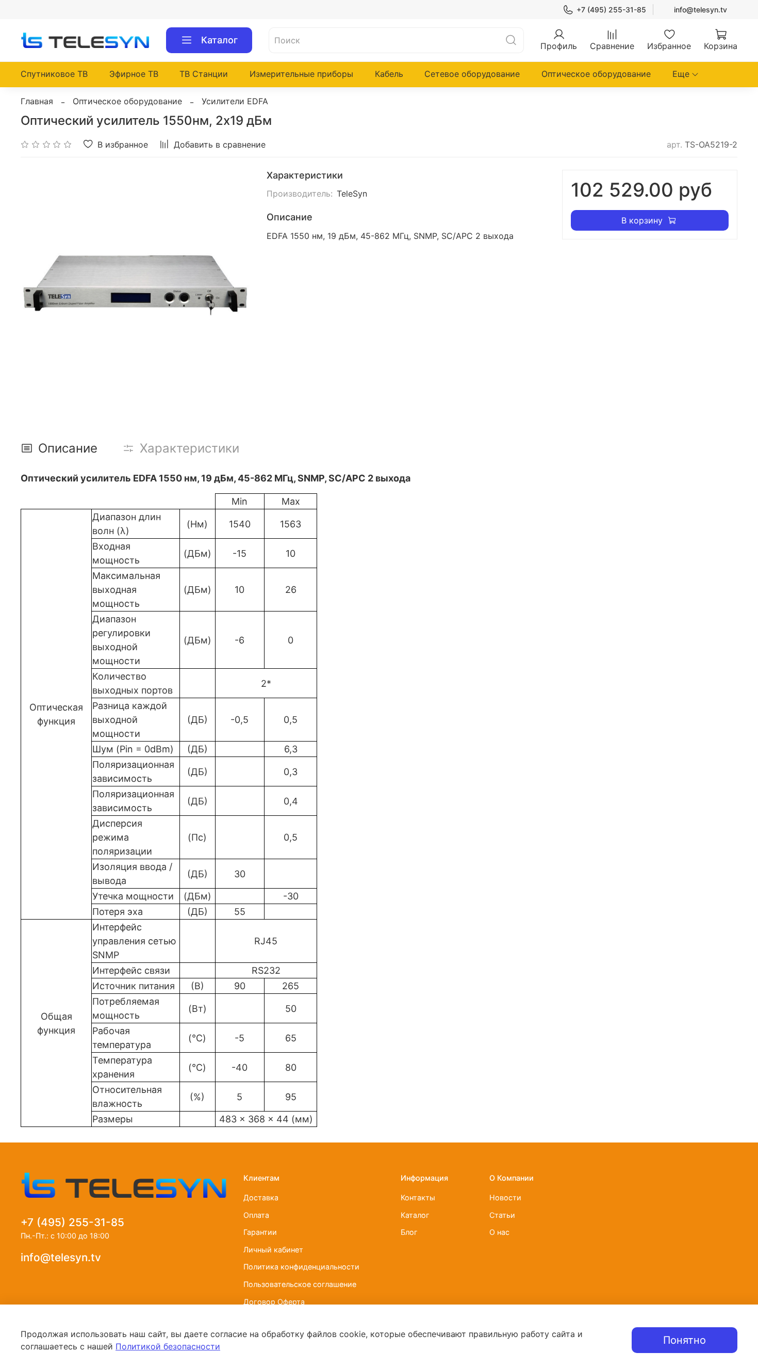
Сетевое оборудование (472, 74)
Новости (505, 1197)
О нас (499, 1232)
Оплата (256, 1215)
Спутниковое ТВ (54, 74)
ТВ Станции (203, 74)
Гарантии (260, 1232)
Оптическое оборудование (596, 74)
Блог (409, 1232)
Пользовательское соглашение (299, 1284)
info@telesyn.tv (700, 9)
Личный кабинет (273, 1249)
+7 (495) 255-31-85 (611, 9)
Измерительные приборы (301, 74)
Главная (37, 101)
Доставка (260, 1197)
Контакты (418, 1197)
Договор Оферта (274, 1301)
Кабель (389, 74)
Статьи (502, 1215)
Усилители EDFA (235, 101)
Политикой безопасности (168, 1346)
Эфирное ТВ (133, 74)
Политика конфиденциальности (301, 1266)
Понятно (684, 1340)
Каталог (219, 40)
